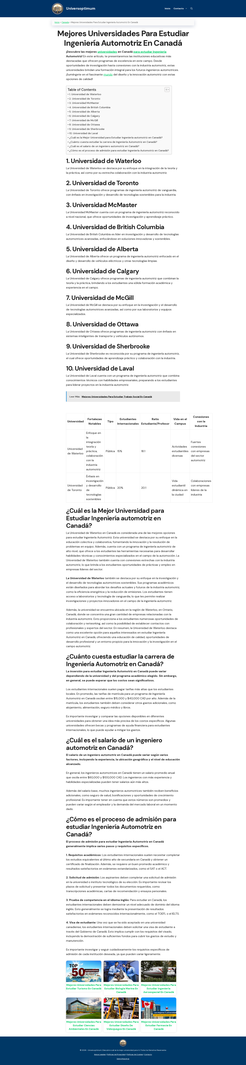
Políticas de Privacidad (116, 1054)
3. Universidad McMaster (84, 103)
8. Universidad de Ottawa (84, 124)
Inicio (167, 8)
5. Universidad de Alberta (84, 111)
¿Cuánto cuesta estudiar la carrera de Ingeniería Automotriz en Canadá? (113, 142)
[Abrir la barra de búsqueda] (191, 8)
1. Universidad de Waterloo (85, 94)
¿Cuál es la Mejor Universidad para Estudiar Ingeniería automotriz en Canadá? (116, 137)
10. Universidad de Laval (83, 133)
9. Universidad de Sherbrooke (86, 129)
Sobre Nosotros (123, 1059)
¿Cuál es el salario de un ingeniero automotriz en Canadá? (104, 146)
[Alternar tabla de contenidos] (165, 89)
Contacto (179, 8)
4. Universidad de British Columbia (89, 107)
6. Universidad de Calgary (84, 116)
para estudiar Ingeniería (149, 52)
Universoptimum (80, 8)
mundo (108, 74)
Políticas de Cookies (135, 1054)
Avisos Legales (100, 1054)
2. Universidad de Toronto (84, 98)
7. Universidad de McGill (83, 120)
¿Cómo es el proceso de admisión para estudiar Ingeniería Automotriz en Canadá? (119, 150)
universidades (107, 52)
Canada (65, 22)
